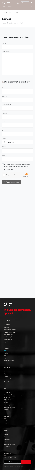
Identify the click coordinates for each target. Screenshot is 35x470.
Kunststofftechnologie (10, 329)
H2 (4, 371)
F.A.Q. (5, 423)
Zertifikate (7, 397)
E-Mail (4, 147)
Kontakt (10, 13)
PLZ (3, 121)
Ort (3, 130)
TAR (5, 355)
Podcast (6, 442)
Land (3, 138)
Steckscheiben (8, 339)
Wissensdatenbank (9, 407)
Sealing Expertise (9, 360)
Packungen (7, 327)
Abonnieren (26, 462)
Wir (5, 388)
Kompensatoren (8, 334)
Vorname (4, 96)
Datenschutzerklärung (20, 164)
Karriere (6, 402)
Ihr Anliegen (5, 51)
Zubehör (6, 342)
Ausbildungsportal (9, 405)
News (5, 437)
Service (6, 349)
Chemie (6, 376)
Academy (6, 353)
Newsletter (7, 439)
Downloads (7, 446)
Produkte (7, 320)
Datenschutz (18, 466)
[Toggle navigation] (31, 3)
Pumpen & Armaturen (10, 379)
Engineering (7, 358)
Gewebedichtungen (9, 332)
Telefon (4, 155)
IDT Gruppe (7, 392)
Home (3, 13)
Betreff (4, 43)
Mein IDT (25, 3)
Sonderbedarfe (8, 337)
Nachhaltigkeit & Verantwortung (13, 395)
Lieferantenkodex (9, 400)
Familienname (6, 104)
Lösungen (7, 367)
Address (4, 113)
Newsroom (7, 434)
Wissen (6, 430)
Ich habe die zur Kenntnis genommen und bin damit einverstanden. (17, 166)
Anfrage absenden (11, 182)
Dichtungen (7, 324)
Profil (5, 421)
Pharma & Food (8, 374)
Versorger (6, 381)
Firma (3, 88)
